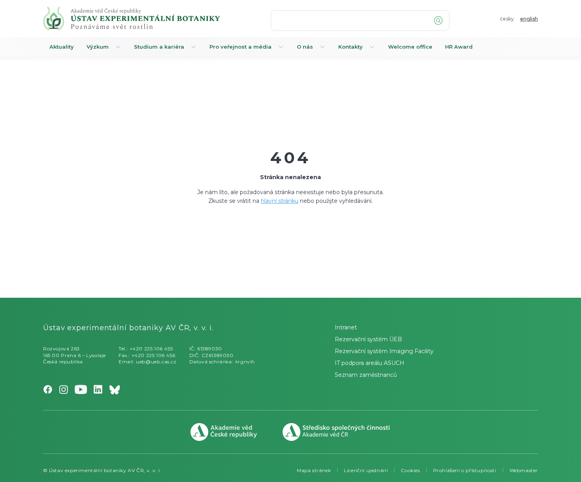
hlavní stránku (279, 200)
